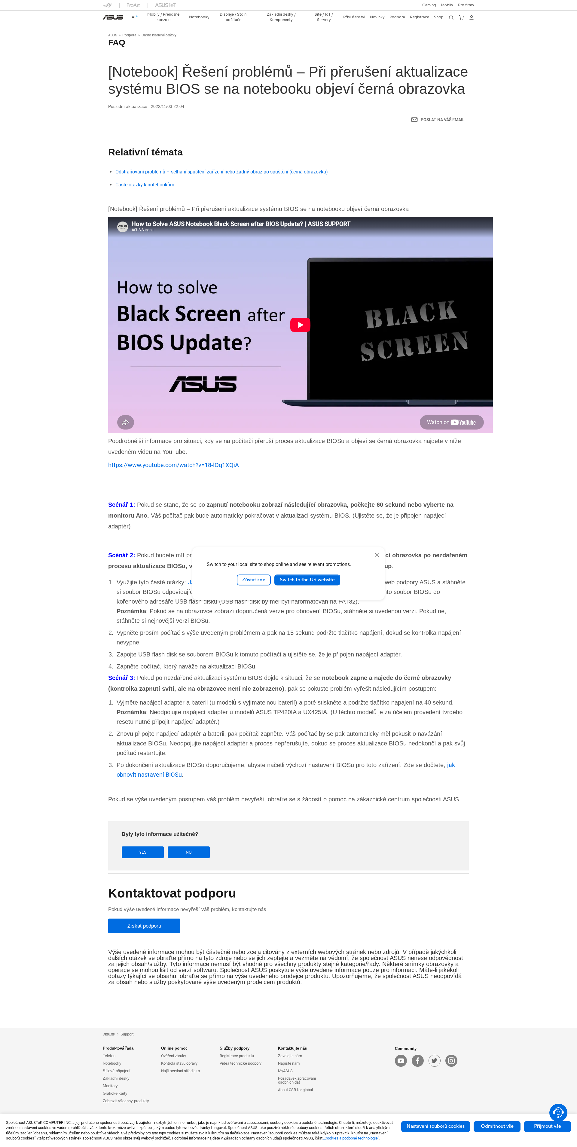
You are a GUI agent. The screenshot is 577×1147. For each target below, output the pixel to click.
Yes (142, 852)
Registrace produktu (237, 1056)
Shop (439, 17)
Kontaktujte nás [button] (292, 1048)
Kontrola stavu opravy (179, 1063)
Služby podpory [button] (234, 1048)
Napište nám (289, 1063)
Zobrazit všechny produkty (126, 1101)
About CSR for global (295, 1090)
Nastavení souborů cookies (436, 1126)
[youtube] (401, 1061)
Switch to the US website (307, 580)
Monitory (110, 1086)
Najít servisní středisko (180, 1071)
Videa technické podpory (240, 1063)
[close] (376, 554)
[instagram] (451, 1061)
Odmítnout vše (497, 1126)
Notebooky (112, 1063)
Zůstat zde (253, 580)
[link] (113, 17)
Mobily (447, 5)
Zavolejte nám (290, 1056)
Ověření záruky (173, 1056)
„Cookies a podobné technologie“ (351, 1138)
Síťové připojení (116, 1071)
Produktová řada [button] (118, 1048)
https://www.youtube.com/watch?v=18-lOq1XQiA (173, 465)
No (189, 852)
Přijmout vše (547, 1126)
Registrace (419, 17)
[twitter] (435, 1061)
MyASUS (285, 1071)
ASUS (112, 35)
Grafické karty (115, 1093)
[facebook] (418, 1061)
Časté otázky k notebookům (144, 185)
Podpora (129, 35)
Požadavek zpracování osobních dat (297, 1080)
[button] (429, 5)
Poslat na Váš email (443, 119)
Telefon (109, 1056)
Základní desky (116, 1078)
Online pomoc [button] (174, 1048)
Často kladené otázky (159, 35)
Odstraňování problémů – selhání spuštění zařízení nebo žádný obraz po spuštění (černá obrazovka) (221, 172)
